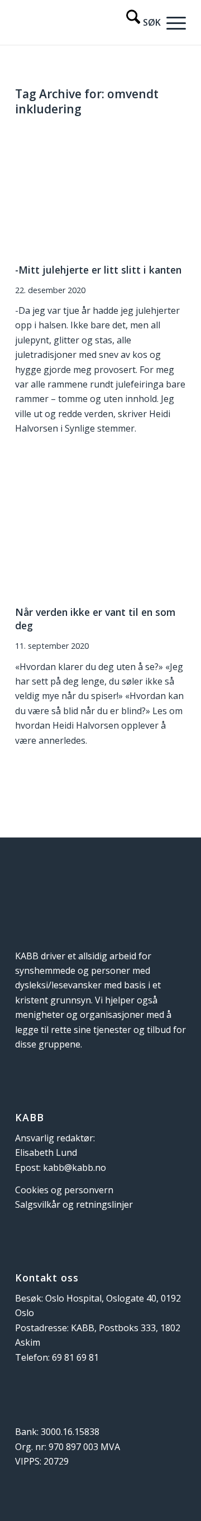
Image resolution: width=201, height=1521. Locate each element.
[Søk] (138, 22)
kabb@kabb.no (74, 1167)
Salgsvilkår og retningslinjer (74, 1204)
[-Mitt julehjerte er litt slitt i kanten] (100, 191)
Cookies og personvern (64, 1190)
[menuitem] (138, 22)
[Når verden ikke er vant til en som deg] (100, 533)
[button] (173, 22)
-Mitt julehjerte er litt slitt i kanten (98, 269)
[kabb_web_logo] (83, 22)
